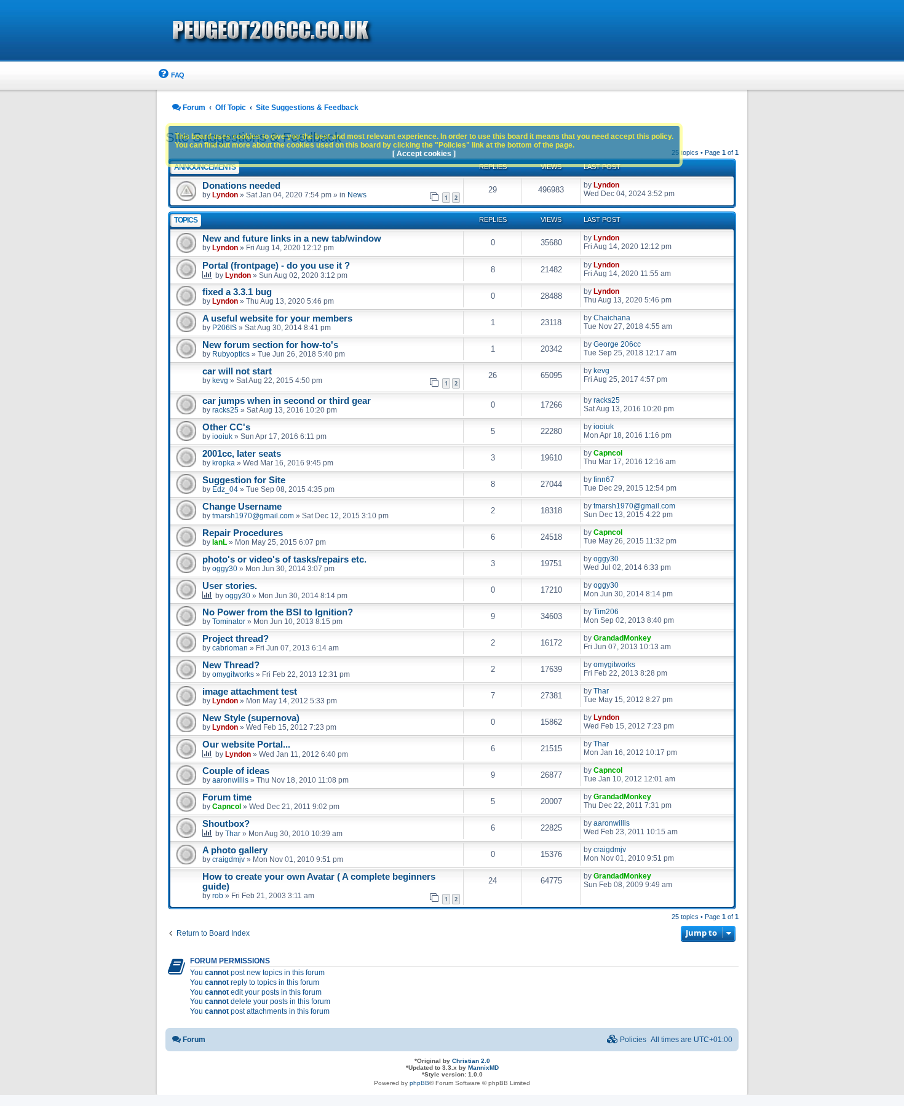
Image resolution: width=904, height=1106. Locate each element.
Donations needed (241, 186)
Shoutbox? (226, 824)
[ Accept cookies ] (424, 153)
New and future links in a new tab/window (291, 238)
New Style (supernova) (250, 718)
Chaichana (611, 318)
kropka (223, 463)
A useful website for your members (277, 318)
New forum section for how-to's (270, 345)
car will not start (237, 371)
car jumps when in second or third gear (286, 401)
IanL (219, 542)
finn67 (603, 479)
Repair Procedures (242, 533)
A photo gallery (235, 850)
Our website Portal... (246, 744)
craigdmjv (228, 859)
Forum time (227, 797)
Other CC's (226, 427)
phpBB (419, 1083)
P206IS (224, 327)
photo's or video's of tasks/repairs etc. (284, 559)
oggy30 (224, 568)
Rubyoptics (231, 354)
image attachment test (249, 692)
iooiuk (222, 436)
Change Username (242, 507)
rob (217, 895)
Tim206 (606, 611)
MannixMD (483, 1067)
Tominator (228, 621)
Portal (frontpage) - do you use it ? (276, 266)
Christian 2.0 (471, 1060)
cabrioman (230, 648)
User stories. (229, 586)
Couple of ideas (235, 771)
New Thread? (231, 665)
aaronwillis (230, 780)
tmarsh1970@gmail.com (253, 516)
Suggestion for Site (243, 480)
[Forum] (341, 31)
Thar (601, 691)
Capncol (607, 453)
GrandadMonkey (622, 638)
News (357, 195)
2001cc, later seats (241, 454)
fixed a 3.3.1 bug (237, 292)
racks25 (225, 410)
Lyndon (225, 195)
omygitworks (233, 674)
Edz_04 (225, 489)
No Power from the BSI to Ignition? (277, 612)
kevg (220, 380)
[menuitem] (170, 75)
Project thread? (235, 639)
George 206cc (617, 344)
